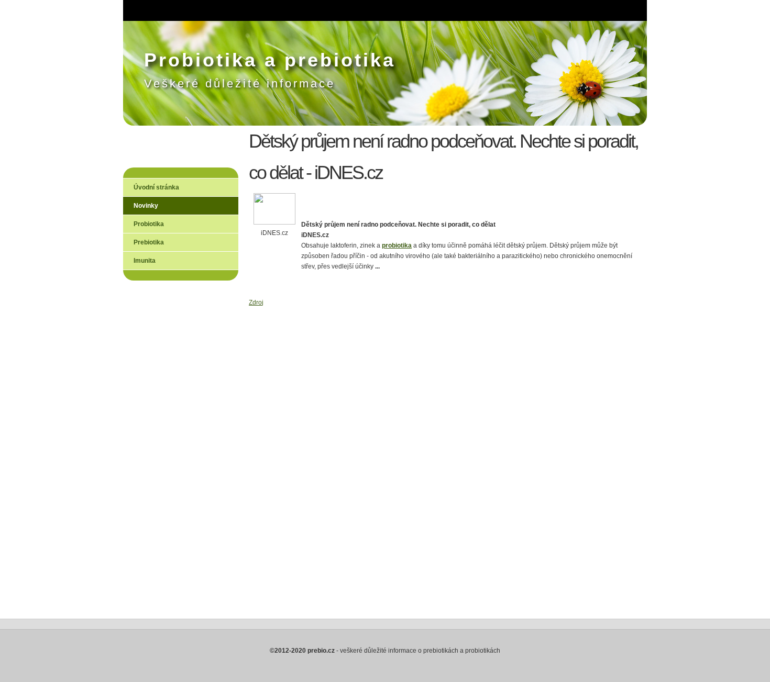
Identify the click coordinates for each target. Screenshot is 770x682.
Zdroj (256, 302)
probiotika (397, 245)
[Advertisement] (165, 458)
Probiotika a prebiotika (269, 60)
